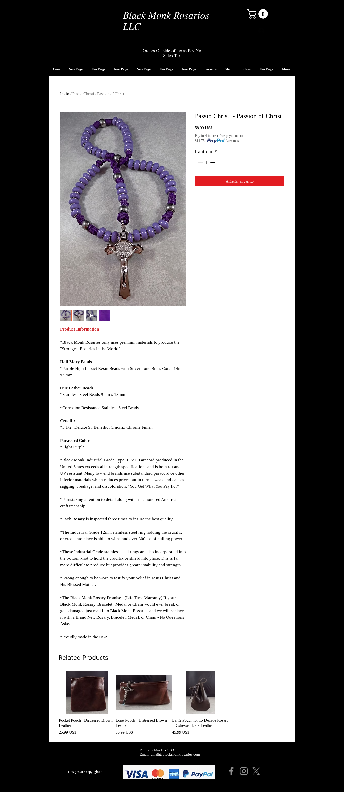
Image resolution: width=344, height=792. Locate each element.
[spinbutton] (206, 162)
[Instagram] (243, 771)
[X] (256, 771)
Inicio (64, 94)
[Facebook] (231, 771)
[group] (172, 703)
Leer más (232, 141)
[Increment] (213, 162)
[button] (258, 14)
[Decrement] (200, 162)
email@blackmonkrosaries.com (175, 754)
